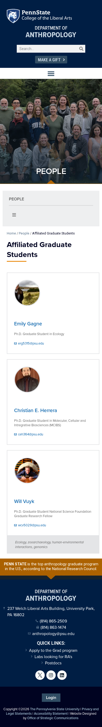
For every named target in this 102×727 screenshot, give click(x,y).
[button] (51, 73)
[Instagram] (51, 675)
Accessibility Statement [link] (51, 713)
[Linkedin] (62, 675)
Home (11, 233)
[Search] (81, 49)
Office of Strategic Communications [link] (52, 717)
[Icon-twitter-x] (40, 675)
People (16, 199)
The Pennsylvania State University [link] (55, 709)
